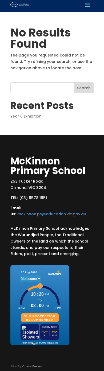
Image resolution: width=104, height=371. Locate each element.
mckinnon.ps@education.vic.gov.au (51, 214)
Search (84, 88)
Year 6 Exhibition (26, 116)
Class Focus (32, 366)
